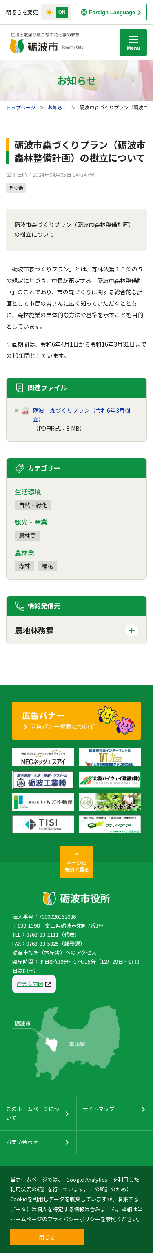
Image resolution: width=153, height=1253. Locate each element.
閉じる (47, 1237)
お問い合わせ (22, 1142)
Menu (133, 42)
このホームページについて (32, 1113)
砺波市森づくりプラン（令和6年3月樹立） (82, 414)
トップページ (20, 107)
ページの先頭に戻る (76, 866)
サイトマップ (98, 1109)
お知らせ (57, 107)
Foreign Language (112, 12)
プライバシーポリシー (73, 1219)
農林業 (27, 535)
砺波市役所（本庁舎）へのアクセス (54, 952)
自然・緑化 (33, 505)
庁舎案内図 (30, 984)
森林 (24, 566)
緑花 (47, 566)
